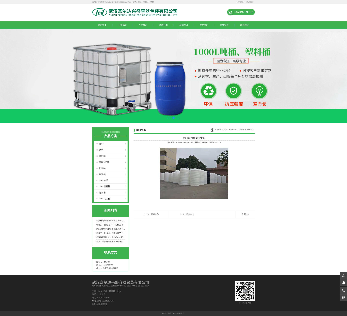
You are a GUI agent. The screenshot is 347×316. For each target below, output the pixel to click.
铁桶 (101, 150)
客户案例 (204, 25)
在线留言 (224, 25)
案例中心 (232, 130)
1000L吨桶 (104, 162)
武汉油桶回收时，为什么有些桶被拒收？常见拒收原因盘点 (110, 237)
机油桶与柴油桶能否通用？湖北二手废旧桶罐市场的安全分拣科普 (110, 221)
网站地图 (96, 304)
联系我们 (249, 2)
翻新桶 (102, 192)
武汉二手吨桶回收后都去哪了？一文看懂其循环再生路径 (110, 233)
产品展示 (143, 25)
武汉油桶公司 (196, 142)
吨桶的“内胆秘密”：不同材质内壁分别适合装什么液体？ (110, 225)
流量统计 (104, 304)
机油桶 (102, 168)
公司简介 (240, 2)
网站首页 (102, 25)
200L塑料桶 (104, 186)
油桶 (101, 144)
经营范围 (163, 25)
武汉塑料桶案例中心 (245, 130)
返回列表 (245, 214)
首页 (225, 130)
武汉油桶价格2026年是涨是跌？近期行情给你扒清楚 (110, 229)
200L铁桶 (103, 180)
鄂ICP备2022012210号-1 (176, 313)
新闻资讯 (183, 25)
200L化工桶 (104, 198)
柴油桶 (102, 174)
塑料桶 (102, 156)
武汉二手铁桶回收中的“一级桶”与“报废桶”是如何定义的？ (110, 242)
